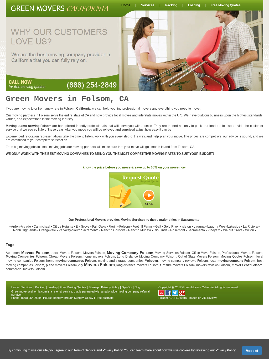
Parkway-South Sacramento (79, 230)
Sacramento (196, 230)
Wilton (249, 230)
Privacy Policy (110, 287)
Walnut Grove (232, 230)
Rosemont (177, 230)
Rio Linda (161, 230)
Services (147, 5)
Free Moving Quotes (226, 5)
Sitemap (94, 287)
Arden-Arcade (21, 226)
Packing (171, 5)
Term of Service (85, 350)
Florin (112, 226)
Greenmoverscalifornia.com (29, 291)
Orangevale (47, 230)
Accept (252, 350)
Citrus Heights (63, 226)
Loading (194, 5)
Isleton (186, 226)
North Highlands (25, 230)
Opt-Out (127, 287)
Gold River (171, 226)
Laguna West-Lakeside (223, 226)
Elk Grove (83, 226)
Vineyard (214, 230)
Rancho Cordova (113, 230)
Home (125, 5)
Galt (158, 226)
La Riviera (250, 226)
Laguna (199, 226)
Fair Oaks (99, 226)
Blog (137, 287)
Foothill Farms (142, 226)
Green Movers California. (198, 287)
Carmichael (42, 226)
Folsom (124, 226)
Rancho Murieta (139, 230)
